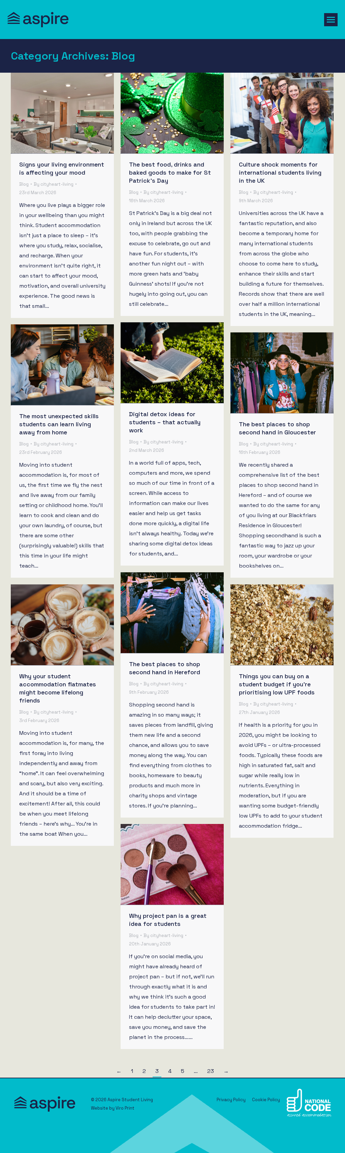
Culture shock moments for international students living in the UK (280, 172)
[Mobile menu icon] (331, 19)
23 (210, 1071)
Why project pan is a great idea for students (168, 920)
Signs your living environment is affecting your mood (61, 168)
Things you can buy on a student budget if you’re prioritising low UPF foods (277, 684)
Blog (24, 184)
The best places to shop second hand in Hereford (164, 668)
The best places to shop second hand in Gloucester (277, 428)
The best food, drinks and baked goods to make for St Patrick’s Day (170, 172)
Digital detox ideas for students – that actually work (164, 422)
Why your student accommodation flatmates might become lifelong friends (57, 688)
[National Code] (309, 1115)
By (53, 184)
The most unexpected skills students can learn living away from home (59, 424)
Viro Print (125, 1108)
